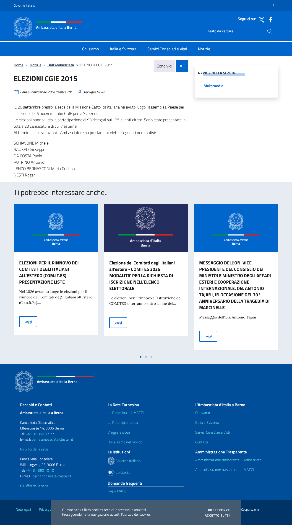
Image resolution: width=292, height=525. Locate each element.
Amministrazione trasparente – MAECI (224, 469)
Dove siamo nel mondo (125, 442)
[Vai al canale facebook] (269, 19)
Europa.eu (122, 472)
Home (18, 65)
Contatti (201, 442)
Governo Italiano (24, 5)
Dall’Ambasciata (60, 65)
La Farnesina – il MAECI (126, 412)
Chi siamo (202, 412)
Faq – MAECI (117, 491)
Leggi (31, 321)
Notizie (36, 65)
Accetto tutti (217, 515)
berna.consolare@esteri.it (52, 476)
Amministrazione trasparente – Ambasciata (228, 460)
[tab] (140, 357)
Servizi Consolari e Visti (212, 432)
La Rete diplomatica (123, 422)
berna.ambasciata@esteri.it (52, 439)
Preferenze (219, 510)
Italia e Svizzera (207, 422)
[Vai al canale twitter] (260, 19)
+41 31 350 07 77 (40, 434)
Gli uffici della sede (34, 449)
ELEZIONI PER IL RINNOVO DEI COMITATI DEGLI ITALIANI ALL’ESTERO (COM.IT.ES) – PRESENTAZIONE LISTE (49, 272)
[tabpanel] (56, 278)
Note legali (23, 509)
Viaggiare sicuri (119, 432)
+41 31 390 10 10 (39, 470)
